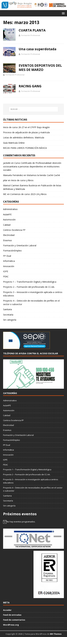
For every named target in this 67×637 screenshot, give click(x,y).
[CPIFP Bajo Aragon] (17, 5)
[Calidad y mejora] (41, 5)
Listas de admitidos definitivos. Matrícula (23, 137)
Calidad (6, 224)
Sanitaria (7, 309)
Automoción (9, 219)
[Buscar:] (33, 109)
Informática (9, 260)
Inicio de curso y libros (22, 180)
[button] (62, 13)
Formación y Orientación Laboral (19, 245)
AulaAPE (7, 214)
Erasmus (7, 240)
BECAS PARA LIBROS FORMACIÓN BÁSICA (25, 147)
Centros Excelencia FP (14, 229)
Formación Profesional (30, 35)
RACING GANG (30, 86)
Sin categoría (9, 319)
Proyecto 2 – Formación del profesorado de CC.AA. (29, 286)
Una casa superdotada (37, 49)
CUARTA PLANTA (32, 30)
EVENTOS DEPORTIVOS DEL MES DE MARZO (40, 67)
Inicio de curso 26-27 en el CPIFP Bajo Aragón (26, 127)
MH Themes (56, 634)
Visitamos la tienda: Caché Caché (43, 175)
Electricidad (8, 235)
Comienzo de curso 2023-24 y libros (28, 194)
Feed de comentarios (14, 619)
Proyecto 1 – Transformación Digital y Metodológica (29, 281)
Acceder (7, 610)
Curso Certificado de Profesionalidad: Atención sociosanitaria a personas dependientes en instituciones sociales (32, 166)
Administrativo (10, 209)
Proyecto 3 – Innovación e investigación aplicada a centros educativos (32, 294)
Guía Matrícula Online (14, 142)
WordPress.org (11, 624)
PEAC (6, 276)
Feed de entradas (12, 614)
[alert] (33, 522)
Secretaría (8, 314)
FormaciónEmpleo (12, 250)
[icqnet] (33, 547)
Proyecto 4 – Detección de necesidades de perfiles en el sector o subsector (31, 302)
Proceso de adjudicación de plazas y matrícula (26, 132)
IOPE (5, 271)
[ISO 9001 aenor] (49, 596)
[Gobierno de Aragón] (57, 5)
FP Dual (7, 255)
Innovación (8, 266)
